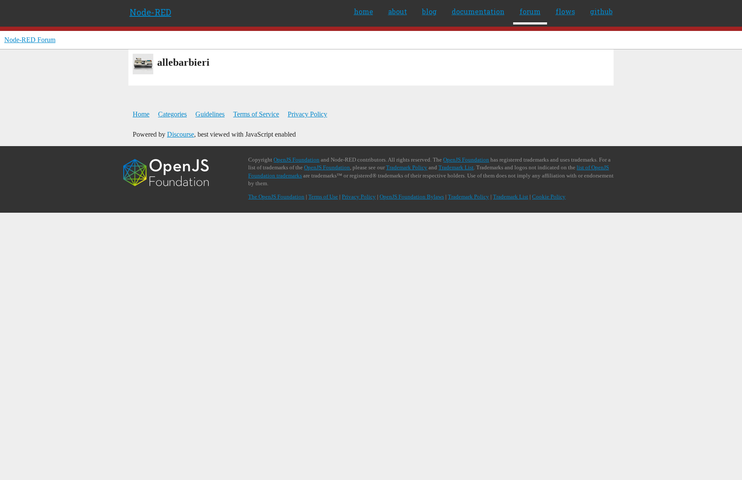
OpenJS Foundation (296, 159)
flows (565, 11)
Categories (172, 114)
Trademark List (456, 167)
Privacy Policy (307, 114)
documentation (478, 11)
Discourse (180, 134)
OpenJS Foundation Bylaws (412, 196)
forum (530, 11)
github (601, 11)
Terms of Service (256, 114)
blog (429, 11)
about (397, 11)
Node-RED (150, 12)
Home (141, 114)
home (363, 11)
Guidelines (210, 114)
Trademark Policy (406, 167)
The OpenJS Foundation (276, 196)
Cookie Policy (549, 196)
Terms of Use (323, 196)
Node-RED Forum (29, 39)
